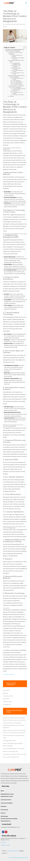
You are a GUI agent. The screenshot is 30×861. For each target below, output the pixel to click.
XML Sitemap (4, 816)
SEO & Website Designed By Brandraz (18, 857)
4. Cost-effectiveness (17, 83)
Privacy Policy (4, 809)
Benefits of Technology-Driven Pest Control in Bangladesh (17, 76)
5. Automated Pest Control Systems (18, 73)
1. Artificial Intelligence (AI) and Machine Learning (18, 89)
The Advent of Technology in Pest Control (18, 58)
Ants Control (6, 690)
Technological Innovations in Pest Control (16, 61)
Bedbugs (5, 693)
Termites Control (7, 701)
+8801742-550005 (5, 845)
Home (2, 791)
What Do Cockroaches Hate (10, 751)
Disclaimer (3, 806)
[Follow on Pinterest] (6, 832)
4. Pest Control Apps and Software (18, 71)
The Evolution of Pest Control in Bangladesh (16, 53)
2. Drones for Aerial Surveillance (16, 66)
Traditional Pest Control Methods (17, 56)
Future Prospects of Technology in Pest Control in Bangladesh (16, 86)
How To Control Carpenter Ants (11, 757)
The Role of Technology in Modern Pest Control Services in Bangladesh (15, 50)
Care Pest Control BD (10, 24)
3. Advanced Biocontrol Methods (17, 93)
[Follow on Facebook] (3, 832)
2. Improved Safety (16, 80)
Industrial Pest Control (7, 796)
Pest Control (6, 699)
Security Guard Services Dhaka (9, 818)
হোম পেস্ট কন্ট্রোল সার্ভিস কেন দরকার (9, 740)
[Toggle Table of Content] (23, 47)
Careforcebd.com (5, 821)
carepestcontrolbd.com (12, 851)
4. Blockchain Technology (18, 94)
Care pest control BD (8, 674)
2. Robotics (15, 91)
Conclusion (11, 96)
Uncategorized (7, 704)
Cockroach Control (8, 696)
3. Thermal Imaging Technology (17, 68)
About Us (3, 813)
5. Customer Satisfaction (18, 84)
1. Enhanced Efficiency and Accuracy (17, 79)
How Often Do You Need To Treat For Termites (14, 754)
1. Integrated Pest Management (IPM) (16, 64)
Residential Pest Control (7, 794)
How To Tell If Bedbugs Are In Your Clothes (13, 748)
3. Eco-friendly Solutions (18, 81)
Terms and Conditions (7, 803)
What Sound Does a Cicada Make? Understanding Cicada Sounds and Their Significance (13, 725)
